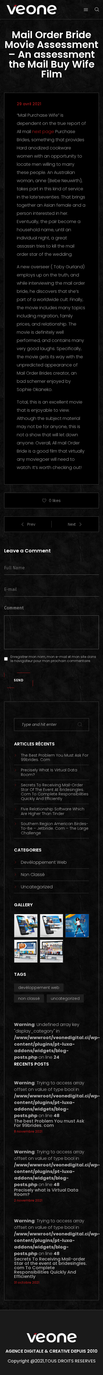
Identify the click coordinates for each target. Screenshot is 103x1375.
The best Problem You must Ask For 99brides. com (54, 757)
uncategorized (37, 886)
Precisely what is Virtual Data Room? (49, 772)
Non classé (33, 874)
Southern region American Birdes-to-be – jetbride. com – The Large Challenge (54, 828)
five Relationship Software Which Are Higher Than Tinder (52, 811)
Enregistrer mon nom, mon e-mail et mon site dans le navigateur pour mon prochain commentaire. (53, 659)
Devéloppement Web (44, 862)
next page (43, 131)
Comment (14, 607)
